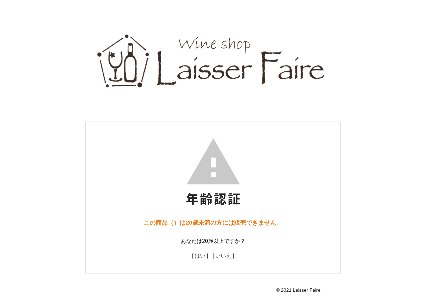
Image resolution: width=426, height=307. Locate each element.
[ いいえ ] (223, 255)
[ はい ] (200, 255)
